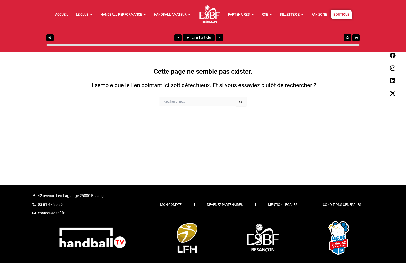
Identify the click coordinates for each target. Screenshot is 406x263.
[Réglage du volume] (50, 37)
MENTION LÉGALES (282, 204)
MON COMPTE (171, 204)
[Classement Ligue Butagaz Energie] (338, 238)
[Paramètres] (347, 37)
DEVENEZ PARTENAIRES (225, 204)
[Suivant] (219, 37)
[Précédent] (178, 37)
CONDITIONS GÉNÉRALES (342, 204)
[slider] (203, 45)
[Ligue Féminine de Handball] (187, 238)
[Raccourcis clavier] (356, 37)
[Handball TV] (92, 238)
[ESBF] (263, 237)
